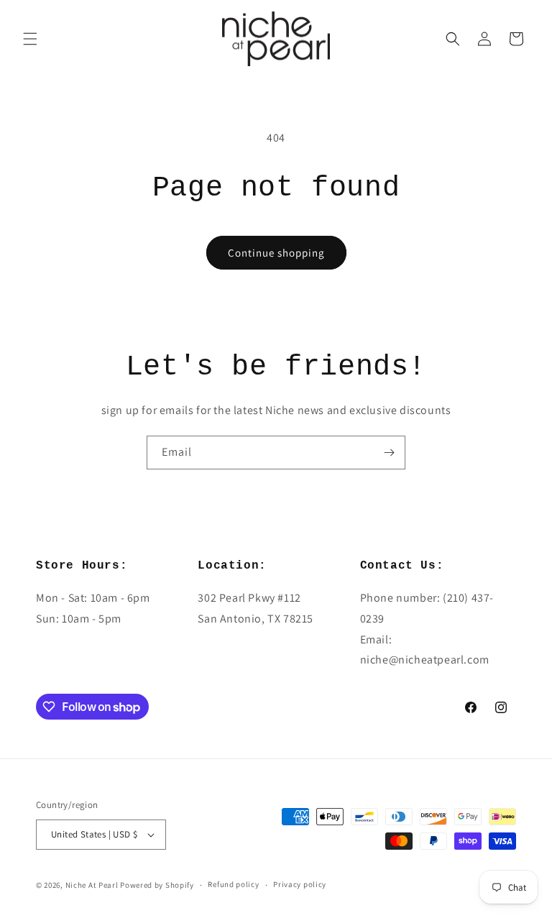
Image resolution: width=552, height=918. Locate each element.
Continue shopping (276, 253)
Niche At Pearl (92, 885)
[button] (30, 39)
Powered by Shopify (157, 885)
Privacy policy (299, 884)
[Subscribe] (389, 452)
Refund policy (233, 884)
